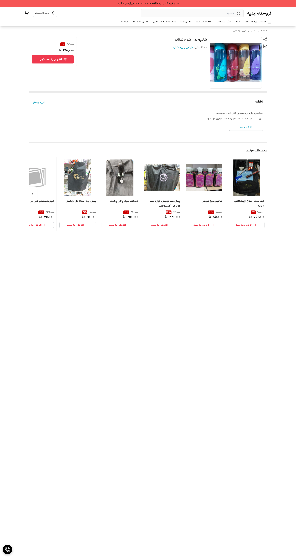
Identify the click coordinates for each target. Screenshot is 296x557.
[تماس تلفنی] (7, 549)
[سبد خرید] (27, 13)
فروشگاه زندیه (259, 13)
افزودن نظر (39, 102)
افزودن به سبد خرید (50, 59)
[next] (33, 194)
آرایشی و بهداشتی (241, 30)
